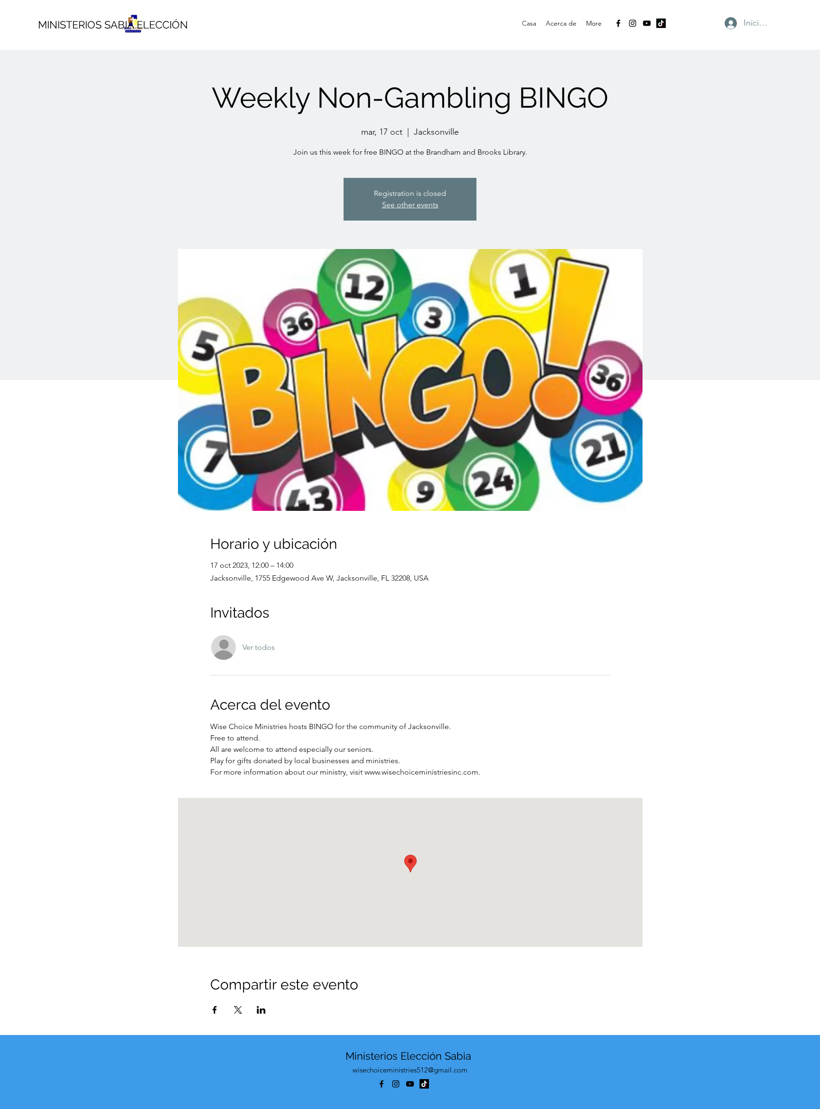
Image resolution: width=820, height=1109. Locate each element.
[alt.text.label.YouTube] (647, 23)
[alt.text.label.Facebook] (618, 23)
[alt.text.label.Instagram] (632, 23)
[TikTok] (661, 23)
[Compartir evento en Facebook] (214, 1010)
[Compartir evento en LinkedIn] (261, 1010)
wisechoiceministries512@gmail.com (410, 1069)
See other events (410, 204)
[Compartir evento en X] (237, 1010)
